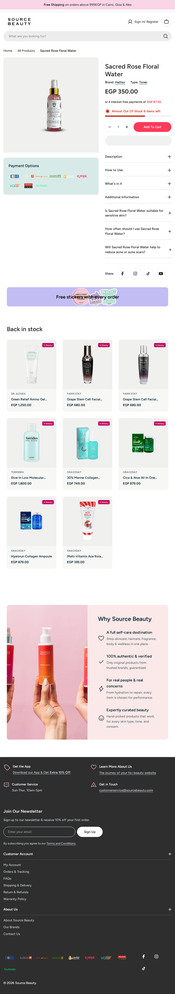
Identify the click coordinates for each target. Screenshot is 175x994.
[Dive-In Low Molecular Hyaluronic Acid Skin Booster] (31, 442)
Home (7, 51)
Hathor (120, 82)
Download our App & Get (41, 772)
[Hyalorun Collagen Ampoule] (31, 521)
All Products (26, 51)
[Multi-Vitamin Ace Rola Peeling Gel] (87, 521)
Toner (143, 82)
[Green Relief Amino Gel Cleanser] (31, 364)
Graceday (74, 472)
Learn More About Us (115, 767)
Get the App (22, 766)
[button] (138, 141)
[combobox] (87, 36)
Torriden (17, 472)
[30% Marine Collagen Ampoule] (87, 442)
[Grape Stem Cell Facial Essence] (87, 364)
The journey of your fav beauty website (127, 773)
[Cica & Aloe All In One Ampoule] (143, 442)
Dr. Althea (18, 393)
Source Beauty (25, 983)
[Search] (165, 36)
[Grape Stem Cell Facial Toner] (143, 364)
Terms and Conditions (61, 843)
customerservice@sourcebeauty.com (126, 790)
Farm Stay (74, 393)
